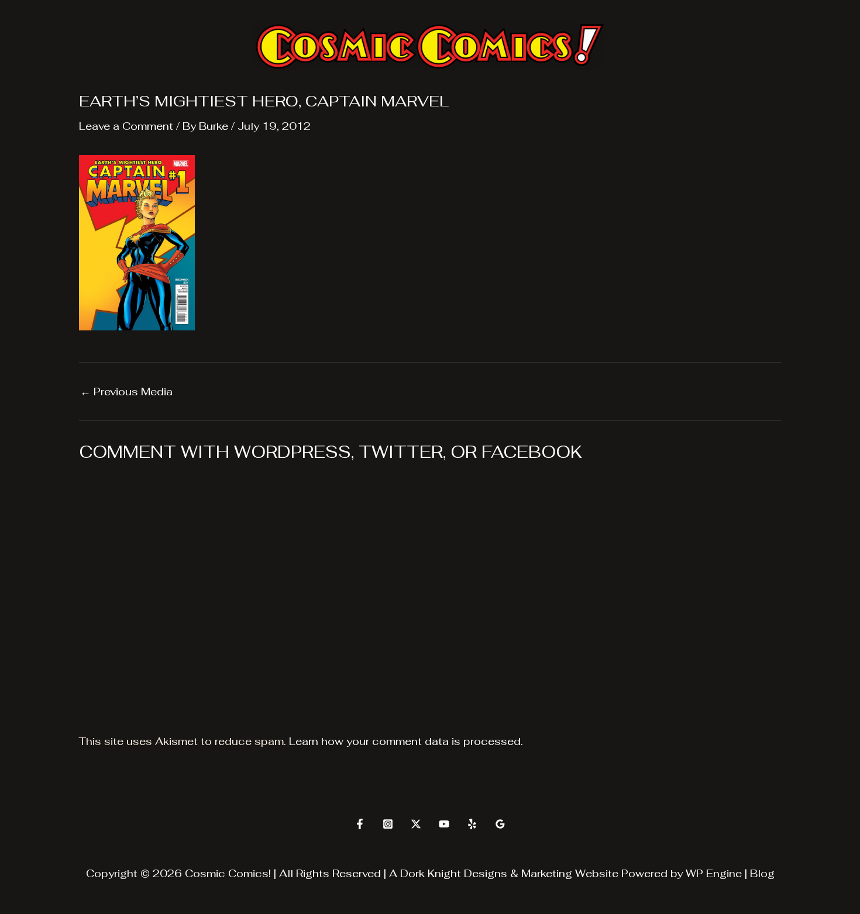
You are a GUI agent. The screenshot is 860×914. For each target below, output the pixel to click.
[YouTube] (444, 824)
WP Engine (714, 873)
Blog (762, 873)
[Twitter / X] (416, 824)
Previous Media (126, 392)
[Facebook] (360, 824)
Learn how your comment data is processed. (406, 741)
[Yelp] (472, 824)
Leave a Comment (126, 126)
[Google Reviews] (500, 824)
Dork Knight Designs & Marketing (486, 873)
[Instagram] (388, 824)
